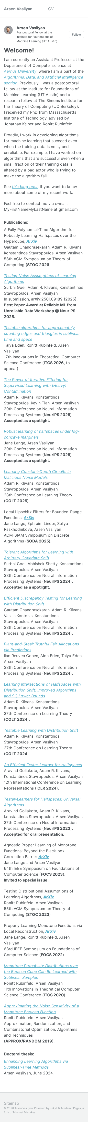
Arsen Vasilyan (18, 8)
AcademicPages (71, 1108)
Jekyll (53, 1108)
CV (51, 8)
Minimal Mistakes (24, 1112)
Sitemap (11, 1103)
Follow (76, 34)
